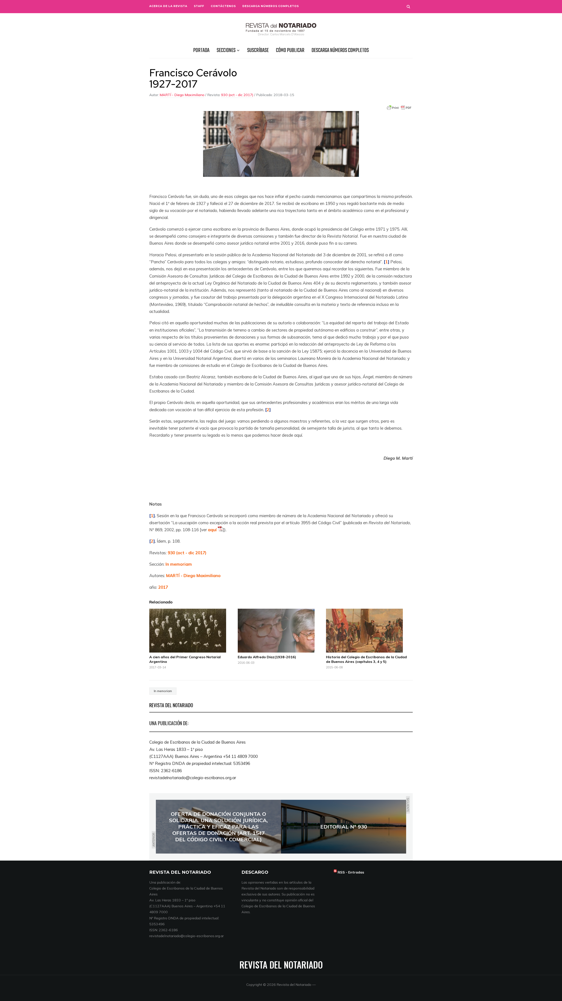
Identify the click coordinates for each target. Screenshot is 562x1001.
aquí (212, 529)
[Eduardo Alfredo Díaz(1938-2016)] (280, 631)
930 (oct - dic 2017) (237, 95)
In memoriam (179, 564)
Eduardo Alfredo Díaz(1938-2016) (267, 657)
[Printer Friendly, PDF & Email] (399, 107)
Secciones (226, 50)
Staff (199, 6)
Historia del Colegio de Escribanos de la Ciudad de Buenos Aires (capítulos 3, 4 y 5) (366, 659)
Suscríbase (258, 50)
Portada (201, 50)
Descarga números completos (270, 6)
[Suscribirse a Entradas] (335, 872)
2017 (163, 587)
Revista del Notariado (281, 964)
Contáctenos (223, 6)
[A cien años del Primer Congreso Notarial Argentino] (191, 631)
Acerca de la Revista (168, 6)
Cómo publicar (290, 50)
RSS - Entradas (351, 872)
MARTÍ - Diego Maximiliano (182, 95)
